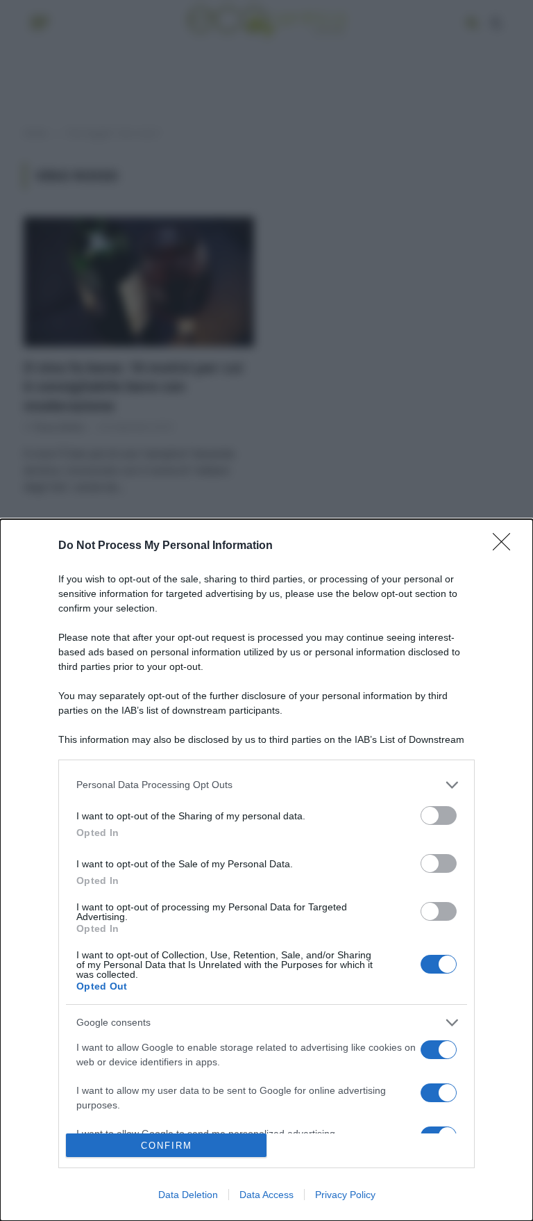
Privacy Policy (345, 1194)
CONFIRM (166, 1145)
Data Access (266, 1194)
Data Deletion (188, 1194)
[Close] (506, 546)
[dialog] (266, 870)
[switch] (439, 815)
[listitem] (266, 785)
